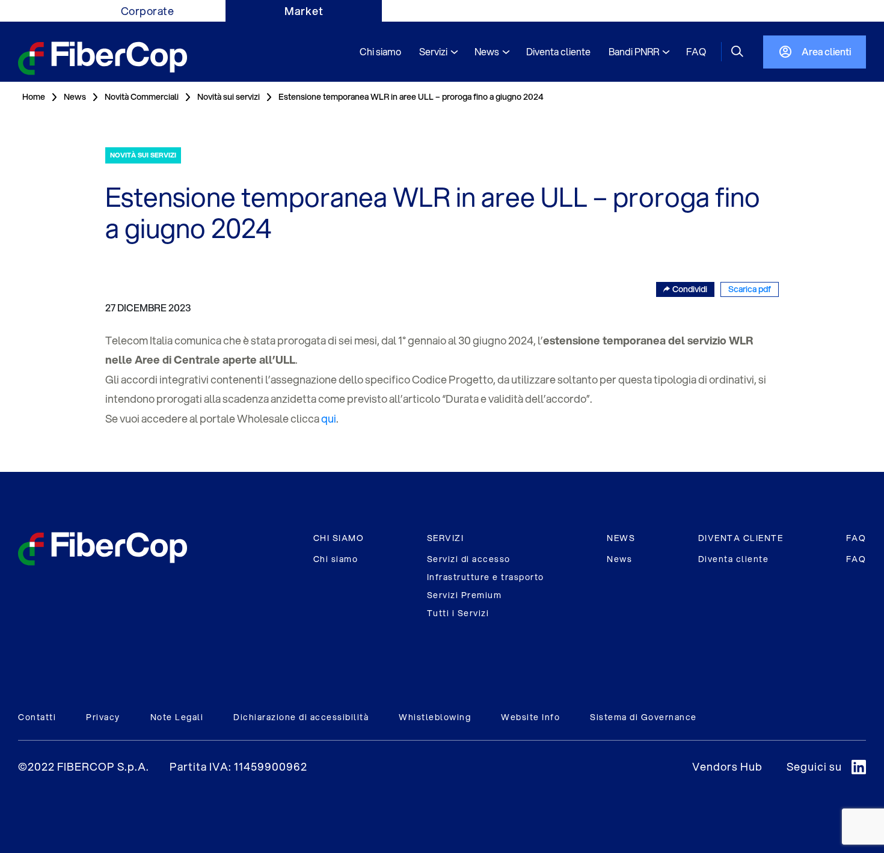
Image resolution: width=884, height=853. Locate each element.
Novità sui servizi (228, 97)
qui (328, 418)
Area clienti (826, 51)
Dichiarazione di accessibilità (301, 717)
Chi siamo (335, 559)
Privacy (103, 717)
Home (33, 97)
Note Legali (177, 717)
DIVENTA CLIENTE (741, 538)
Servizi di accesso (469, 559)
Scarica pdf (749, 289)
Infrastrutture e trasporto (485, 577)
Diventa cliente (733, 559)
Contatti (37, 717)
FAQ (856, 538)
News (619, 559)
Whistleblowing (435, 717)
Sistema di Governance (643, 717)
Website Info (530, 717)
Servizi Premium (464, 595)
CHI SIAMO (338, 538)
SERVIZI (445, 538)
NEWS (621, 538)
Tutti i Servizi (458, 613)
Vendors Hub (727, 766)
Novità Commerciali (142, 97)
